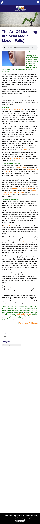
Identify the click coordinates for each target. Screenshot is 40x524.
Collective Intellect (18, 192)
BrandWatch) (30, 188)
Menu (37, 2)
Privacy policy (21, 521)
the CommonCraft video (16, 158)
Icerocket (35, 169)
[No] (38, 518)
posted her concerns (29, 241)
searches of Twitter (20, 167)
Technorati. (6, 171)
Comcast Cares (8, 226)
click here (26, 149)
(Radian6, (15, 188)
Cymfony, (9, 192)
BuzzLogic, (22, 188)
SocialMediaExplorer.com (23, 314)
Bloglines (29, 169)
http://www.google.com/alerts (14, 109)
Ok (15, 521)
